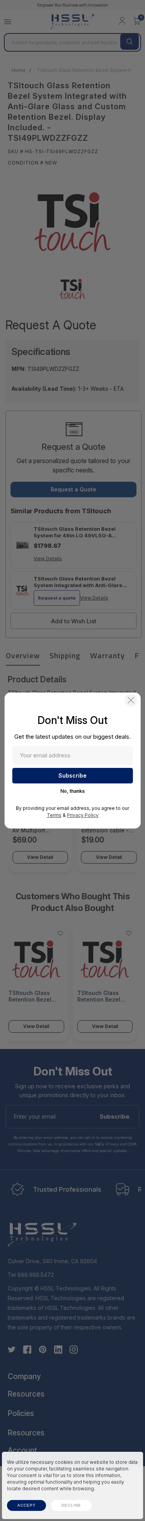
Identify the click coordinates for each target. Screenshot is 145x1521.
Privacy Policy (83, 815)
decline (71, 1505)
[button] (131, 700)
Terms (54, 815)
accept (26, 1505)
